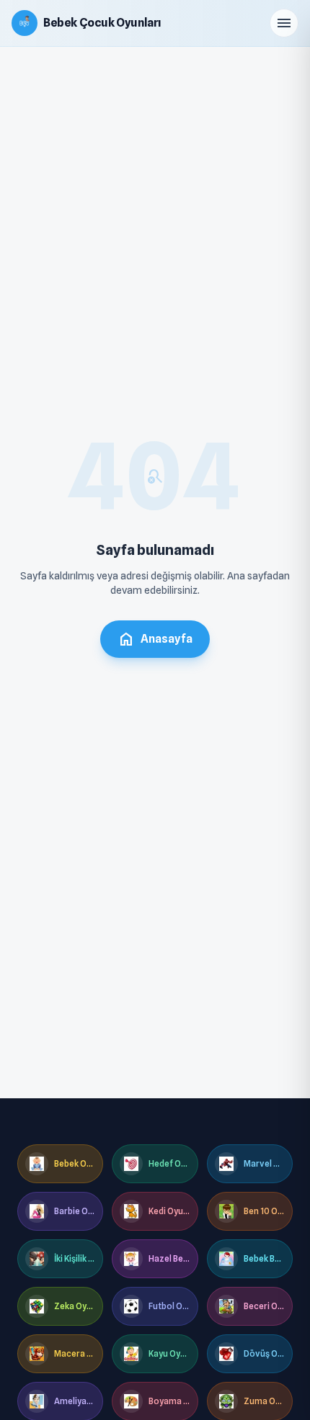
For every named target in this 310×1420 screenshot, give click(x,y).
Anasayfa (155, 639)
